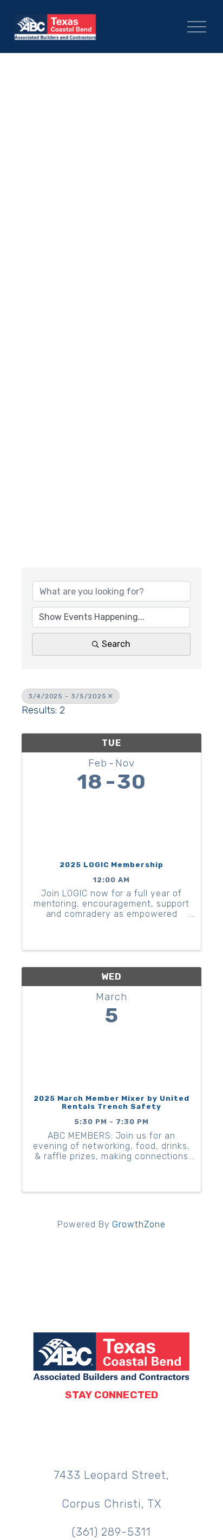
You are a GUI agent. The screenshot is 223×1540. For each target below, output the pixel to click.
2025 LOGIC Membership (111, 865)
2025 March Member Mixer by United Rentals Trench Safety (111, 1102)
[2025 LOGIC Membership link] (112, 824)
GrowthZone (139, 1224)
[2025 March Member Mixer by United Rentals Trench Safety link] (112, 1057)
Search (116, 644)
